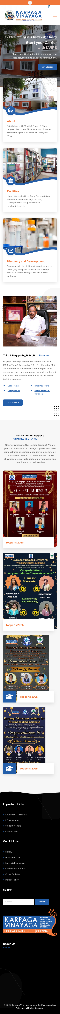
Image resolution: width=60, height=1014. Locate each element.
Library (8, 851)
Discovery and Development (26, 261)
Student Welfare (13, 825)
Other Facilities (12, 874)
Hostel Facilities (12, 857)
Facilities (13, 191)
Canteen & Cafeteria (15, 868)
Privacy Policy (12, 879)
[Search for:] (18, 902)
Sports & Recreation (15, 863)
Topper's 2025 (29, 696)
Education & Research (16, 814)
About (11, 121)
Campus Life (14, 390)
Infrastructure (42, 385)
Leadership (13, 385)
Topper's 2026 (15, 542)
